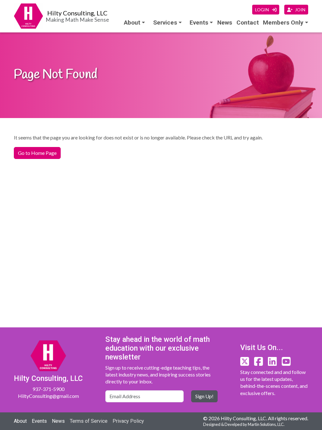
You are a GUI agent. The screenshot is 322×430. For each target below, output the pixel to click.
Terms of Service (89, 421)
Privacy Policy (128, 421)
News (224, 22)
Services (165, 22)
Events (39, 421)
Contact (247, 22)
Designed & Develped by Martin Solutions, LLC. (244, 424)
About (132, 22)
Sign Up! (204, 396)
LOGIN (262, 9)
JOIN (300, 9)
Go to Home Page (37, 153)
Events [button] (199, 22)
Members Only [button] (283, 22)
